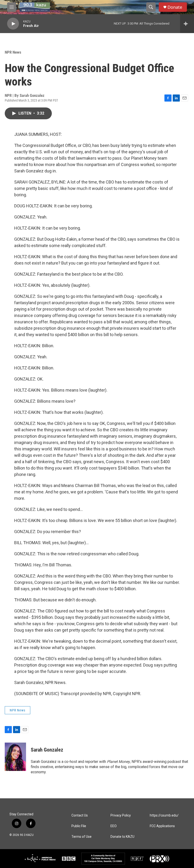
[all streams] (187, 23)
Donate (175, 7)
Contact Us (79, 815)
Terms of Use (81, 836)
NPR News (13, 52)
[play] (13, 23)
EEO (113, 826)
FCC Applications (162, 826)
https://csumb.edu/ (164, 815)
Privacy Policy (120, 815)
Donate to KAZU (122, 836)
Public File (78, 826)
